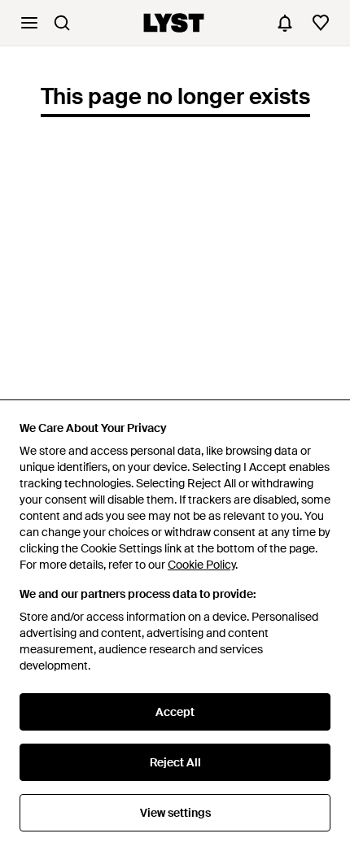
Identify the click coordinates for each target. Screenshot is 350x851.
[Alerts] (285, 23)
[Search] (62, 23)
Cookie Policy (201, 564)
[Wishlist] (320, 23)
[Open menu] (29, 23)
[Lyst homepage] (173, 23)
